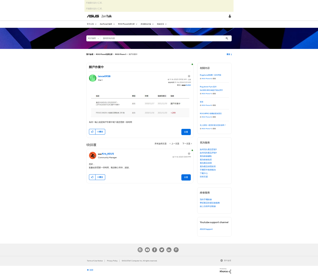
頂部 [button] (91, 270)
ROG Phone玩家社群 (104, 54)
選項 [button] (228, 54)
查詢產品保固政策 (208, 166)
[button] (92, 131)
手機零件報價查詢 (208, 170)
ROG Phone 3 (120, 54)
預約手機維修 (206, 199)
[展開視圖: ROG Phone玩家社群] (136, 24)
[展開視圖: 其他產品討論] (153, 24)
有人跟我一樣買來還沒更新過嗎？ (213, 125)
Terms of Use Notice (95, 261)
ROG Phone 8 (206, 79)
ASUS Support (206, 229)
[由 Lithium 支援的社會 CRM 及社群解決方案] (225, 271)
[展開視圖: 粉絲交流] (166, 24)
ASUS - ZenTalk (99, 16)
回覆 (186, 132)
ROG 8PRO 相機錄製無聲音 (211, 113)
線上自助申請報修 (208, 206)
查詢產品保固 (206, 163)
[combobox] (166, 38)
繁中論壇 (89, 54)
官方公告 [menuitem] (90, 24)
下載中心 (204, 173)
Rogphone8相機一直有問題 (210, 75)
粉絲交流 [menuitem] (160, 24)
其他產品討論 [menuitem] (146, 24)
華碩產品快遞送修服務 (210, 203)
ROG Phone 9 (206, 94)
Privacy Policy (112, 261)
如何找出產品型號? (208, 149)
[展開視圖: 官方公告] (96, 24)
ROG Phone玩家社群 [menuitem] (126, 24)
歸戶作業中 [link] (133, 54)
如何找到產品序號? (208, 153)
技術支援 (204, 176)
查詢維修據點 (206, 156)
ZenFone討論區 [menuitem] (106, 24)
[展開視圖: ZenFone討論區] (114, 24)
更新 (201, 102)
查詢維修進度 (206, 159)
